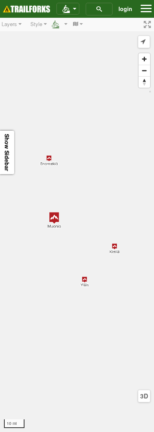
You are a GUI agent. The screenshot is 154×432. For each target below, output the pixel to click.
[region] (77, 225)
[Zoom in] (144, 59)
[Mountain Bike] (67, 9)
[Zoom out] (144, 70)
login (125, 9)
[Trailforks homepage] (26, 9)
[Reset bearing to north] (144, 82)
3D (144, 396)
